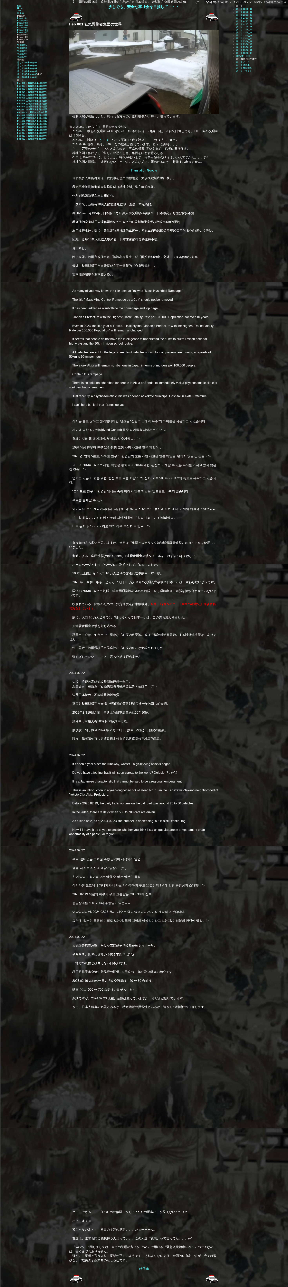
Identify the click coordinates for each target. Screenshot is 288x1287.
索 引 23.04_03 (244, 26)
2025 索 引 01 (243, 56)
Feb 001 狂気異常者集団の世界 (32, 83)
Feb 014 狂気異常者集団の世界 (32, 121)
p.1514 (104, 140)
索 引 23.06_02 (244, 44)
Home (20, 8)
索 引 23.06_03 (244, 47)
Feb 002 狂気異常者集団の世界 (32, 86)
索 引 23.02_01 (244, 9)
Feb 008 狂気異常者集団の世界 (32, 103)
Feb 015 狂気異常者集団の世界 (32, 124)
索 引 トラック (244, 70)
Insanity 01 (22, 18)
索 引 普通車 (243, 65)
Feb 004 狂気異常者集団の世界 (32, 92)
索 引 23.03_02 (244, 15)
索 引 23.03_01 (244, 12)
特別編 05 (22, 56)
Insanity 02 (22, 20)
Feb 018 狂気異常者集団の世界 (32, 133)
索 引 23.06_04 (244, 50)
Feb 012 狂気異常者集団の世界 (32, 115)
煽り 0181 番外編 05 (27, 65)
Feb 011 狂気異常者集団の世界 (32, 112)
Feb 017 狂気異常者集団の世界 (32, 130)
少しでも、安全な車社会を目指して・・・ (144, 7)
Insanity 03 (22, 23)
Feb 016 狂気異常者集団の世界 (32, 127)
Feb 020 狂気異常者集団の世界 (32, 139)
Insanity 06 (22, 30)
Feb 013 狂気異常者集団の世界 (32, 118)
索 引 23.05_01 (244, 32)
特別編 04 (22, 53)
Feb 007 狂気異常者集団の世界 (32, 100)
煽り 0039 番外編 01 (27, 77)
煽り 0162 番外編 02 (27, 74)
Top (19, 10)
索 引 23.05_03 (244, 38)
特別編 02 (22, 48)
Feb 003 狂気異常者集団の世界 (32, 89)
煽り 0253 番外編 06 (27, 62)
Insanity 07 (22, 32)
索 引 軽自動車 (244, 68)
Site (19, 6)
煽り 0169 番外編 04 (27, 68)
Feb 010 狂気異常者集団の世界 (32, 109)
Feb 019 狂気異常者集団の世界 (32, 136)
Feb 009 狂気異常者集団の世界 (32, 106)
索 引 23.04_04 (244, 29)
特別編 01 (22, 45)
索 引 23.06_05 (244, 53)
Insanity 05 (22, 27)
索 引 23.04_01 (244, 21)
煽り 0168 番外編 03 (27, 71)
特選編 (20, 13)
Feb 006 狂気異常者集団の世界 (32, 98)
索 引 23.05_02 (244, 35)
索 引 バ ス (243, 62)
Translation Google (144, 170)
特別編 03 (22, 51)
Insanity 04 (22, 25)
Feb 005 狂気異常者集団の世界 (32, 95)
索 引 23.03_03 (244, 18)
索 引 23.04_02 (244, 24)
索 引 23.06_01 (244, 41)
